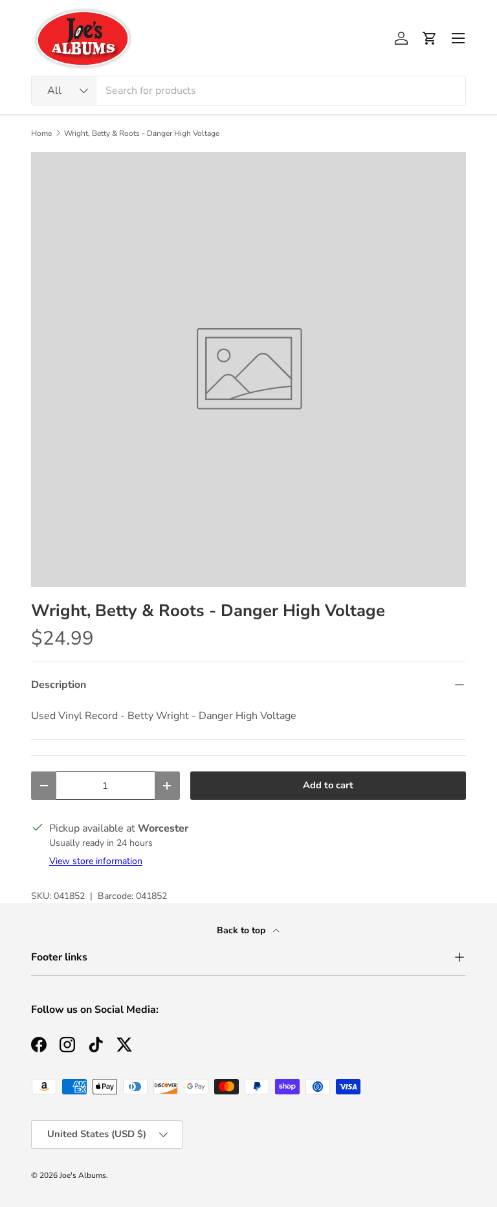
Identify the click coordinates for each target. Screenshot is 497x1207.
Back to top (242, 930)
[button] (429, 38)
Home (41, 133)
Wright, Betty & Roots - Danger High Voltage (141, 133)
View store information (95, 861)
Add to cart (328, 785)
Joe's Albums (83, 1175)
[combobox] (248, 90)
